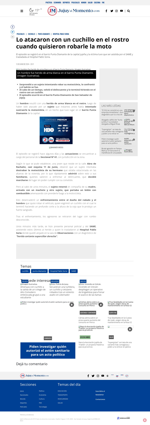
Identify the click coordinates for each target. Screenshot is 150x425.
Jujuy (22, 391)
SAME (73, 271)
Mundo (83, 2)
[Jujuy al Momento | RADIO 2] (122, 376)
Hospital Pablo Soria (58, 271)
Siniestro (83, 281)
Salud (90, 2)
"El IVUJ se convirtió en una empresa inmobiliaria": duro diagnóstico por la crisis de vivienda (112, 113)
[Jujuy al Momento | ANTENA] (112, 376)
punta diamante (39, 271)
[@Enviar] (12, 37)
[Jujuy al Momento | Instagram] (116, 11)
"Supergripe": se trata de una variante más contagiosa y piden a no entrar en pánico (112, 132)
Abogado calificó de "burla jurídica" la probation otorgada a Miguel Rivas (112, 122)
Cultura (97, 2)
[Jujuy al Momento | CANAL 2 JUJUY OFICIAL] (107, 376)
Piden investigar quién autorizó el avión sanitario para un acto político (111, 141)
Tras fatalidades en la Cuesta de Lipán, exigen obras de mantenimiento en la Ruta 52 (120, 320)
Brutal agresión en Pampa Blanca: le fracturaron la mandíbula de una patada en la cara (112, 151)
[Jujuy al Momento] (34, 377)
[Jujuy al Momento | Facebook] (107, 11)
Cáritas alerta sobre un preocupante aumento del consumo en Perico (89, 320)
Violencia (25, 281)
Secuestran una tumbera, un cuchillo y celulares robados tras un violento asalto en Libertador (62, 290)
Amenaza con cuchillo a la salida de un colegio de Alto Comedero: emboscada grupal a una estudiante (33, 292)
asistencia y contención (88, 312)
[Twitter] (12, 32)
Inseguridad (55, 281)
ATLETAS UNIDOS (85, 337)
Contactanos (100, 399)
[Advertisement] (56, 251)
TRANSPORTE (63, 395)
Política (49, 2)
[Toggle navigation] (21, 11)
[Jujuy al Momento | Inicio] (127, 384)
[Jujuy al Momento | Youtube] (121, 11)
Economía (57, 2)
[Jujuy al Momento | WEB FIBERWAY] (117, 376)
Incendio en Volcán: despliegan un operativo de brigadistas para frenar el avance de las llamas (91, 290)
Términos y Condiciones (27, 415)
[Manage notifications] (145, 420)
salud (111, 337)
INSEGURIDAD (63, 399)
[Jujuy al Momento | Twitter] (111, 11)
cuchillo (25, 271)
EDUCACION (62, 391)
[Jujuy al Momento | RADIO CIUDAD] (127, 376)
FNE (103, 2)
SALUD (60, 403)
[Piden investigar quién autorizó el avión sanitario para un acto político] (47, 321)
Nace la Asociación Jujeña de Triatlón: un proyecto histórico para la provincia (91, 344)
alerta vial (113, 312)
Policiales (75, 2)
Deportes (66, 2)
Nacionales (24, 395)
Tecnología (43, 407)
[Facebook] (12, 27)
